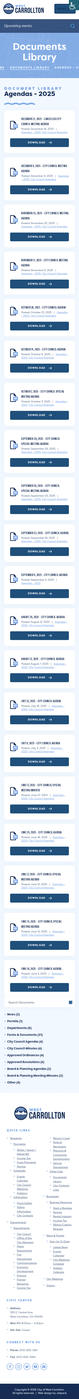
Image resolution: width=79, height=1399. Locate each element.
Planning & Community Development (61, 1155)
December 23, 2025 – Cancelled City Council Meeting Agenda (41, 121)
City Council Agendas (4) (25, 1041)
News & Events (55, 1235)
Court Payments (26, 1162)
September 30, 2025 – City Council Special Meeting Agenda (40, 441)
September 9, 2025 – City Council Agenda (44, 574)
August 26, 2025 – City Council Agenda (43, 616)
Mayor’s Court (61, 1138)
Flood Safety (24, 1203)
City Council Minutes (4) (24, 1048)
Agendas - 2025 (31, 132)
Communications (27, 1263)
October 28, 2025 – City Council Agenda (43, 307)
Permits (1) (15, 1021)
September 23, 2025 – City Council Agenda (45, 532)
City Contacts (25, 1215)
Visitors (50, 1285)
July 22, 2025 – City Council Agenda (41, 700)
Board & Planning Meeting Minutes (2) (35, 1075)
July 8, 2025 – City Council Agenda (40, 742)
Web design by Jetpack (52, 1393)
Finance (21, 1275)
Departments (18, 1222)
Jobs (56, 1190)
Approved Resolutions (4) (25, 1062)
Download (37, 142)
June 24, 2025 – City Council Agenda (41, 832)
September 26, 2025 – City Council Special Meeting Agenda (40, 488)
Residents (16, 1138)
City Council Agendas (54, 132)
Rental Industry (62, 1216)
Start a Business (62, 1208)
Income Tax (24, 1158)
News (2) (13, 1014)
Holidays (22, 1193)
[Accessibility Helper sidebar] (74, 5)
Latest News (60, 1247)
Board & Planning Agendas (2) (29, 1069)
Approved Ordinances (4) (25, 1055)
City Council (24, 1234)
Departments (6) (19, 1028)
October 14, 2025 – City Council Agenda (43, 349)
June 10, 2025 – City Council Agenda (41, 968)
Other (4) (13, 1082)
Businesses (52, 1196)
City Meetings (54, 1279)
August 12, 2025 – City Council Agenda (42, 658)
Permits (21, 1166)
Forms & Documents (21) (25, 1035)
